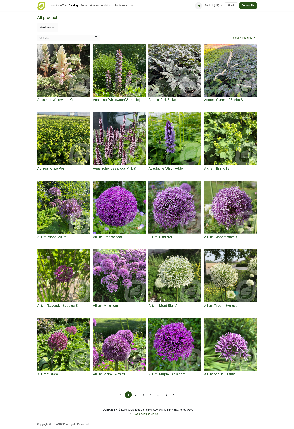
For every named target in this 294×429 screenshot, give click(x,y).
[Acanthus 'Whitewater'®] (63, 70)
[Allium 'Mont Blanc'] (174, 275)
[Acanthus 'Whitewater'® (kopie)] (119, 70)
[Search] (96, 38)
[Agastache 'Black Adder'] (174, 138)
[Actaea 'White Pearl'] (63, 138)
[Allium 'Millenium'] (119, 275)
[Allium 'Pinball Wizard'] (119, 344)
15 (165, 395)
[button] (244, 38)
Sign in (231, 6)
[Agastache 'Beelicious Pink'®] (119, 138)
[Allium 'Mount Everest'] (230, 275)
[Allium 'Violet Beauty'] (230, 344)
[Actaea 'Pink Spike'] (174, 70)
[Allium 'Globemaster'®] (230, 207)
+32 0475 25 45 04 (146, 414)
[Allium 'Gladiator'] (174, 207)
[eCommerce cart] (198, 5)
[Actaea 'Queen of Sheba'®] (230, 70)
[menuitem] (58, 5)
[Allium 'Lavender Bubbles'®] (63, 275)
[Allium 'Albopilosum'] (63, 207)
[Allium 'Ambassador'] (119, 207)
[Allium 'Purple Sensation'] (174, 344)
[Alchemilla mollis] (230, 138)
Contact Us (248, 6)
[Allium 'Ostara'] (63, 344)
